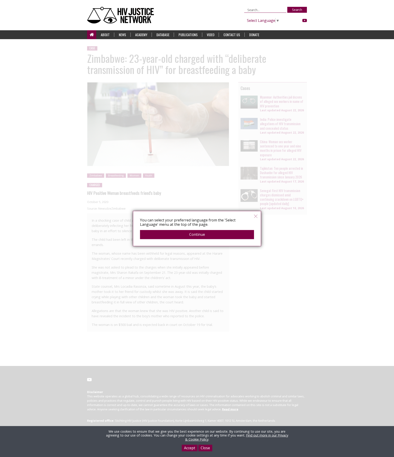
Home (91, 34)
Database (162, 34)
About (105, 34)
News (122, 34)
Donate (254, 34)
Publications (188, 34)
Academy (141, 34)
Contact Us (231, 34)
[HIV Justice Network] (121, 15)
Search (297, 10)
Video (210, 34)
